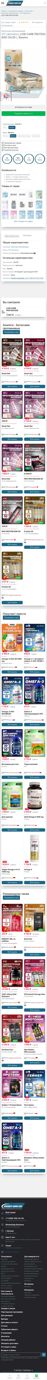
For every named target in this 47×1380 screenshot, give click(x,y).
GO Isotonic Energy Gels (34, 994)
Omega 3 (4, 656)
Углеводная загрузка (31, 936)
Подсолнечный (30, 764)
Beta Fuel (28, 939)
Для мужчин (7, 817)
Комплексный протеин (9, 1102)
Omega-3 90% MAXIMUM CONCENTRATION (9, 713)
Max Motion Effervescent (29, 1051)
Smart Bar (6, 373)
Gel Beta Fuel (7, 1050)
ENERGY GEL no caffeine (9, 940)
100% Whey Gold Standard (9, 995)
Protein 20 (28, 531)
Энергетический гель (9, 936)
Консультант (8, 26)
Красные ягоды (24, 136)
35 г (5, 127)
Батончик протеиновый (13, 31)
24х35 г (12, 127)
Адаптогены (5, 761)
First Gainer (29, 1105)
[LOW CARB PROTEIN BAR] (3, 311)
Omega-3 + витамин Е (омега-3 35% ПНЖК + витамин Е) (34, 661)
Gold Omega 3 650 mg (34, 817)
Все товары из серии (23, 221)
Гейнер (26, 1102)
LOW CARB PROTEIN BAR (27, 278)
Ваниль (13, 136)
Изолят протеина (29, 1155)
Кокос (5, 136)
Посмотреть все (11, 332)
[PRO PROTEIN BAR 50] (34, 457)
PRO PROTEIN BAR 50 (33, 479)
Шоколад (35, 136)
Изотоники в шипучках (31, 1047)
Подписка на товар (24, 107)
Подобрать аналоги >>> (23, 113)
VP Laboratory (10, 34)
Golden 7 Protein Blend (11, 1105)
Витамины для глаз (10, 764)
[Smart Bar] (12, 405)
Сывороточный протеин (9, 991)
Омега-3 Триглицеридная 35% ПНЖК (33, 713)
